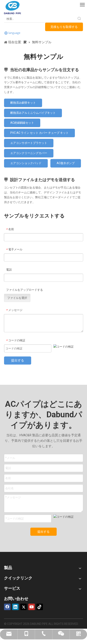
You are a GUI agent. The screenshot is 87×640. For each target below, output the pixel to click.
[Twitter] (23, 607)
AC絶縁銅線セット (22, 122)
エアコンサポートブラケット (28, 142)
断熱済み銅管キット (23, 102)
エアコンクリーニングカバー (28, 153)
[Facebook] (7, 607)
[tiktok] (39, 607)
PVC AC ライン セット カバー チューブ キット (39, 132)
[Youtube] (31, 607)
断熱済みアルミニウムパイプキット (33, 112)
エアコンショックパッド (25, 163)
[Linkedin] (15, 607)
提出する (17, 360)
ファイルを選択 (17, 297)
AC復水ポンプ (66, 163)
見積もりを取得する (64, 27)
